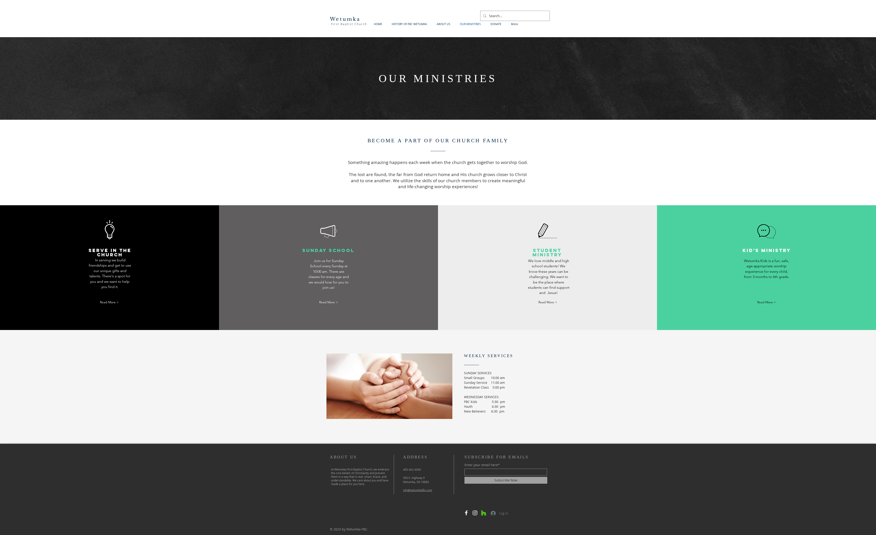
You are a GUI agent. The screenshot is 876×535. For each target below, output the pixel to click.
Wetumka (345, 19)
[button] (109, 302)
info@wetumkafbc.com (417, 490)
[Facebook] (466, 513)
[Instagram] (475, 513)
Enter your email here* (482, 465)
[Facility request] (483, 513)
